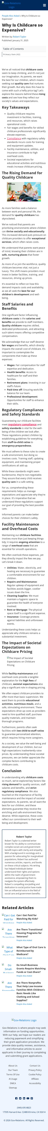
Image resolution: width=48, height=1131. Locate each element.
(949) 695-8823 (24, 1107)
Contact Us (35, 1065)
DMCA (13, 1083)
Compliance (14, 138)
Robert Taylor (19, 36)
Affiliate (35, 1078)
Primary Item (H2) (11, 54)
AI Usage (13, 1078)
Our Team (13, 1070)
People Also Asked (10, 15)
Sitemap (13, 1087)
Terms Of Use (12, 1074)
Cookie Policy (35, 1074)
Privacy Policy (35, 1070)
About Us (12, 1065)
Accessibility (35, 1083)
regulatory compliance (22, 424)
